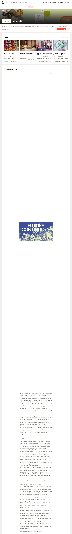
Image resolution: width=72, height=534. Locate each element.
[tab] (31, 7)
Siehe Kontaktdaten (63, 26)
